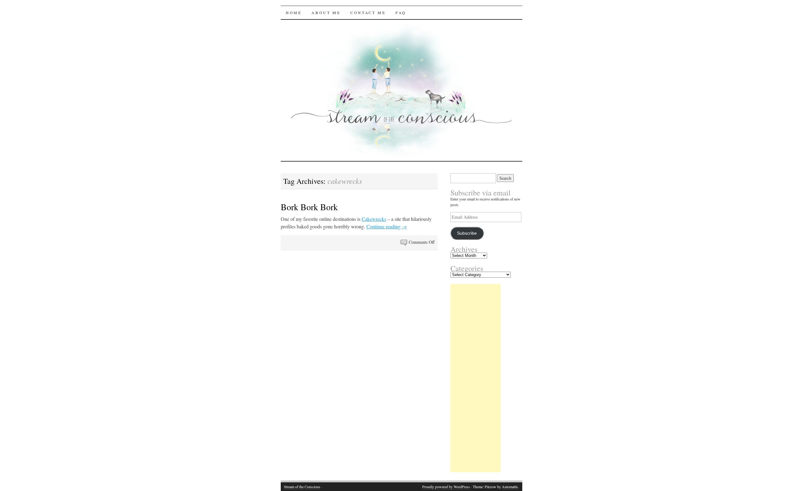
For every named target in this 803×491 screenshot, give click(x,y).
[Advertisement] (475, 378)
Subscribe (467, 233)
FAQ (401, 12)
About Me (325, 12)
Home (293, 12)
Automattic (510, 486)
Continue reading (386, 226)
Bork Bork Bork (309, 207)
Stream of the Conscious (302, 486)
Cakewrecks (374, 219)
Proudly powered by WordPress (446, 486)
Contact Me (368, 12)
